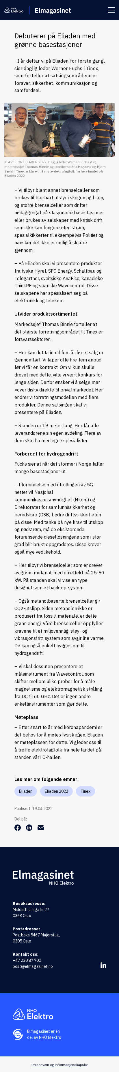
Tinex (85, 791)
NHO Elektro (50, 1037)
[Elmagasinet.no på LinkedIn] (103, 965)
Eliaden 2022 (56, 791)
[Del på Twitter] (30, 829)
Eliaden (25, 791)
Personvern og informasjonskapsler (59, 1064)
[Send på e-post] (41, 829)
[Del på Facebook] (18, 829)
